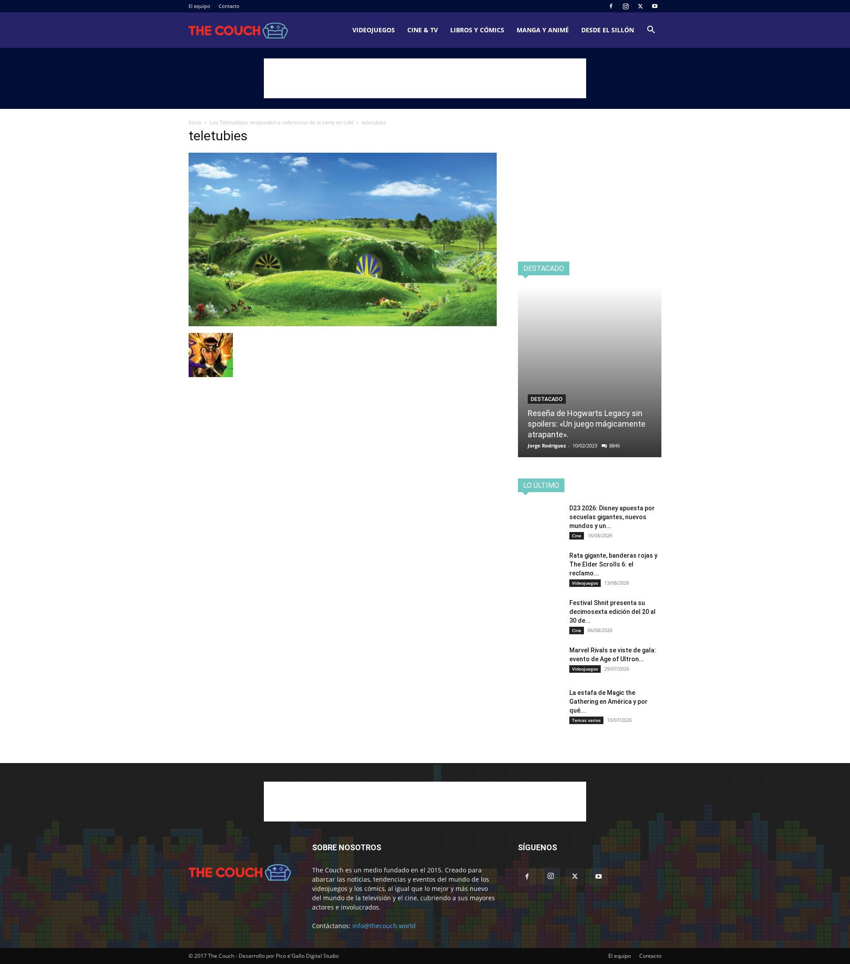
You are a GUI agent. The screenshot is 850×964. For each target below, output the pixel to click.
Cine (576, 535)
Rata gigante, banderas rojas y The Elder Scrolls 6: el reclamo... (613, 564)
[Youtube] (654, 6)
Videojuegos (373, 30)
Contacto (229, 6)
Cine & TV (422, 30)
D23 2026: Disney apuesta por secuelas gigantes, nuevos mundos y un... (612, 517)
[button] (650, 31)
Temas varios (586, 720)
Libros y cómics (477, 30)
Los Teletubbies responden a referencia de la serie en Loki (281, 122)
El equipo (199, 6)
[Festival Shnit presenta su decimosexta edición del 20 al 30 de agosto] (540, 613)
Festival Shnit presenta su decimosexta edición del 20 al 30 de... (612, 611)
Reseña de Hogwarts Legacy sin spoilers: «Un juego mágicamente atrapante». (586, 424)
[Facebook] (611, 6)
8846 (614, 445)
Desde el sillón (607, 30)
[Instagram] (625, 6)
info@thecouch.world (384, 926)
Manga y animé (543, 30)
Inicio (195, 122)
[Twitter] (640, 6)
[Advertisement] (425, 78)
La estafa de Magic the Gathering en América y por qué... (608, 701)
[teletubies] (343, 324)
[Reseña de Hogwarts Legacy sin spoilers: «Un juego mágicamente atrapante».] (589, 372)
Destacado (547, 399)
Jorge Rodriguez (547, 445)
